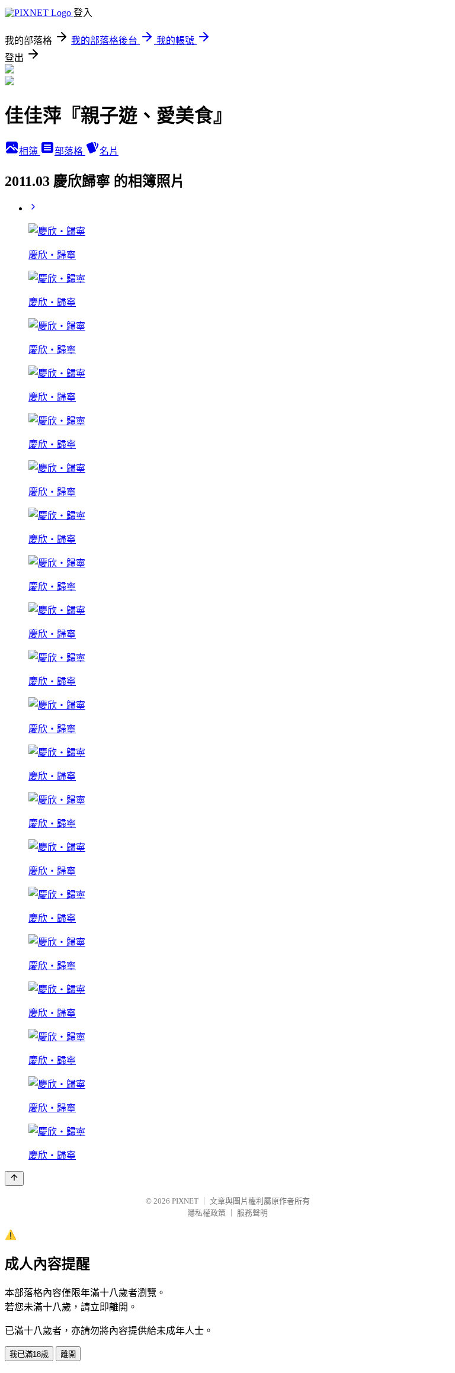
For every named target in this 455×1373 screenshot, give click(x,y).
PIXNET (185, 1200)
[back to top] (14, 1178)
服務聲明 (252, 1212)
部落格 (70, 151)
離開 (68, 1354)
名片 (109, 151)
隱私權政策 (206, 1212)
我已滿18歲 (29, 1354)
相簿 (29, 151)
